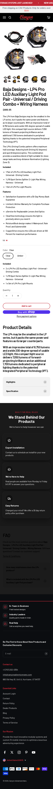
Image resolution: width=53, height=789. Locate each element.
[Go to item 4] (34, 79)
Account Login (9, 693)
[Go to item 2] (16, 79)
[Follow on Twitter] (12, 752)
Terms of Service (10, 722)
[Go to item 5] (43, 79)
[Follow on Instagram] (19, 752)
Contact (6, 698)
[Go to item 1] (7, 79)
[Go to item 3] (25, 79)
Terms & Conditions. (12, 556)
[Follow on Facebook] (5, 752)
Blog (5, 713)
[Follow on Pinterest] (26, 752)
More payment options (26, 316)
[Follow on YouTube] (33, 752)
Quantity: (7, 290)
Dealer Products (10, 708)
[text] (26, 9)
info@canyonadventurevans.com (17, 674)
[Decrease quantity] (6, 296)
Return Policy (9, 703)
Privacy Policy (9, 718)
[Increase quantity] (18, 296)
